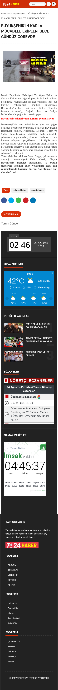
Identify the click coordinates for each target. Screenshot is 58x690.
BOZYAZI (12, 661)
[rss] (44, 683)
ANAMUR (12, 656)
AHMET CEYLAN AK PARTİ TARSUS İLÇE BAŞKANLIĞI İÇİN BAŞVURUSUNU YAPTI (39, 340)
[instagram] (34, 683)
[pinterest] (26, 200)
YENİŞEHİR (13, 575)
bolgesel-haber (20, 190)
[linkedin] (33, 200)
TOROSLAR (13, 570)
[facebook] (4, 200)
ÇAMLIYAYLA (14, 641)
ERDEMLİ (12, 646)
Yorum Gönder (10, 223)
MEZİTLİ (12, 580)
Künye (11, 613)
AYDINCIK (12, 623)
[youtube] (39, 683)
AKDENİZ (12, 565)
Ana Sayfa (5, 13)
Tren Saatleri (13, 618)
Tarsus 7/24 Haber (39, 678)
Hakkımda (12, 603)
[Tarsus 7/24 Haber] (11, 5)
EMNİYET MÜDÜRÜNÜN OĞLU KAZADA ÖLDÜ (38, 326)
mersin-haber (19, 13)
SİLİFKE (11, 585)
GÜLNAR (12, 651)
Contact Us (13, 608)
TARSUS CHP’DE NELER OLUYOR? (37, 354)
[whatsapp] (18, 200)
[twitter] (11, 200)
